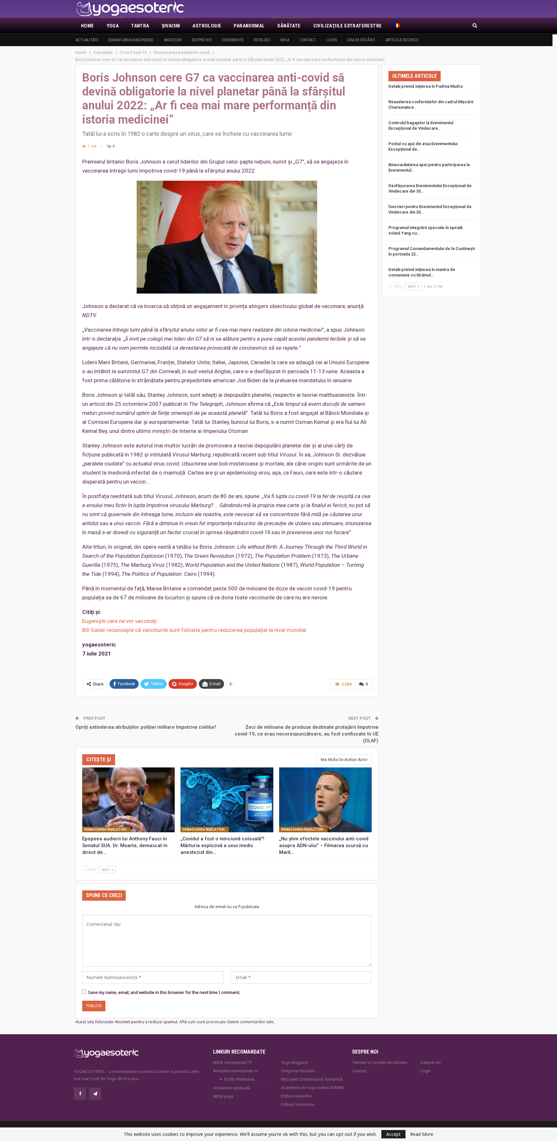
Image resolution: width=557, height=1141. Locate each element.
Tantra (140, 26)
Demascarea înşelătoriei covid (107, 829)
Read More (421, 1134)
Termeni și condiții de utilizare (379, 1062)
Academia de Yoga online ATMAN (312, 1087)
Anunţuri (173, 39)
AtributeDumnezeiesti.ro (235, 1070)
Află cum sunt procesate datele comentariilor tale (226, 1022)
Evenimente (233, 39)
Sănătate (288, 26)
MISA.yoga (223, 1096)
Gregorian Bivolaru (298, 1070)
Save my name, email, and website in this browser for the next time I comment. (164, 992)
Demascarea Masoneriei (130, 39)
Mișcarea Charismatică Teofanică (312, 1079)
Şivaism (171, 26)
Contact (307, 39)
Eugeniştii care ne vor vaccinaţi (119, 621)
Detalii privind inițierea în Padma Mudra (425, 86)
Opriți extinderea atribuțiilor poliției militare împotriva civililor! (145, 727)
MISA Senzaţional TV (232, 1062)
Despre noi (202, 39)
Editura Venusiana (297, 1104)
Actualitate (86, 39)
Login (331, 39)
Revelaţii (262, 39)
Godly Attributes (239, 1079)
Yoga (113, 26)
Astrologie (206, 26)
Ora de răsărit (361, 39)
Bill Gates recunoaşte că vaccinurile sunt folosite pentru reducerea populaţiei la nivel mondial (194, 630)
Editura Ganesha (296, 1096)
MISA (284, 39)
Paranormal (249, 26)
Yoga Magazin (294, 1062)
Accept (393, 1134)
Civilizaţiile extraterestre (347, 26)
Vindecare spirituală (231, 1088)
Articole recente (402, 39)
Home (87, 26)
